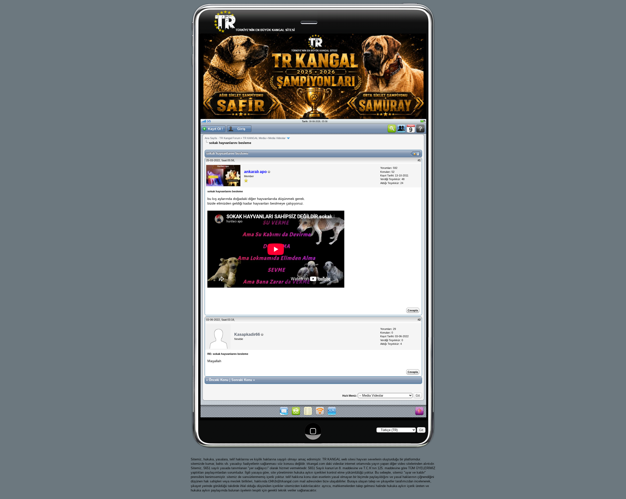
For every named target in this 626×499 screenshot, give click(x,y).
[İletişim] (283, 414)
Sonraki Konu (241, 380)
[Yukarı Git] (419, 411)
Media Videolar (277, 138)
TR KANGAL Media (254, 138)
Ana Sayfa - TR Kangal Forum (222, 138)
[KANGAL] (295, 414)
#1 (419, 160)
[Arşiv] (307, 414)
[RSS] (319, 414)
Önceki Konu (218, 380)
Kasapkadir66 (247, 334)
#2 (419, 319)
